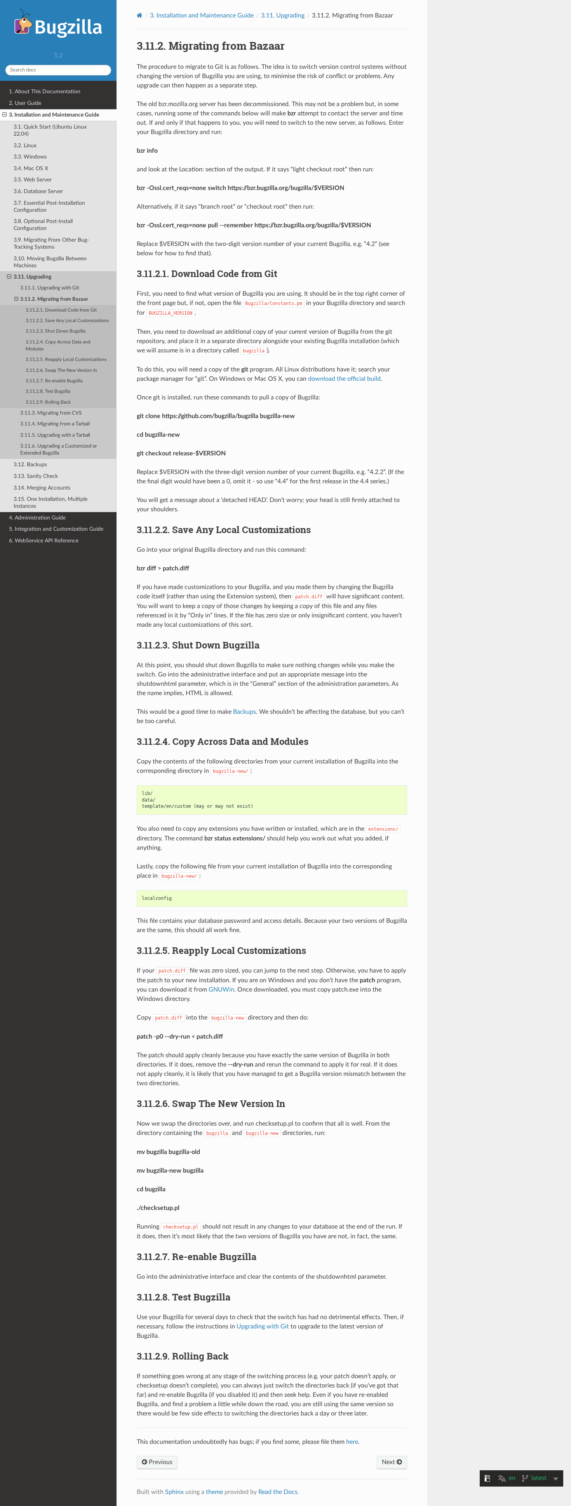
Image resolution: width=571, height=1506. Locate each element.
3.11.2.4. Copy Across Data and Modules (58, 345)
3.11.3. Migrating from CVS (51, 413)
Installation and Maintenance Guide (202, 15)
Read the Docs (278, 1492)
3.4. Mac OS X (31, 168)
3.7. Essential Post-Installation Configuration (49, 206)
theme (214, 1492)
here (352, 1442)
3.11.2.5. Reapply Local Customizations (66, 359)
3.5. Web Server (33, 180)
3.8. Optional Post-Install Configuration (43, 224)
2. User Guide (25, 103)
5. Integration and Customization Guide (56, 529)
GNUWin (221, 990)
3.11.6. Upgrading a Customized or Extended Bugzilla (58, 450)
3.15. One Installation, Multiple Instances (50, 502)
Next (389, 1462)
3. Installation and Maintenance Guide (54, 115)
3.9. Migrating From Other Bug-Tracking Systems (51, 243)
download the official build (344, 379)
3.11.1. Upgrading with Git (49, 288)
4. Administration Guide (37, 518)
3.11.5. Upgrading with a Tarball (55, 435)
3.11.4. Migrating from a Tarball (55, 424)
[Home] (140, 15)
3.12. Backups (30, 464)
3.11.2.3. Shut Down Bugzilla (55, 331)
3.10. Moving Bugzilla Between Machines (50, 262)
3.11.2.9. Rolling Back (48, 402)
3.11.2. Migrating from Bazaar (54, 299)
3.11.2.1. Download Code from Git (61, 310)
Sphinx (174, 1492)
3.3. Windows (30, 157)
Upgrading (283, 15)
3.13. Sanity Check (36, 476)
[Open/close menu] (4, 115)
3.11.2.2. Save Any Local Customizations (67, 321)
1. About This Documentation (44, 91)
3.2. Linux (25, 145)
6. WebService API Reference (43, 541)
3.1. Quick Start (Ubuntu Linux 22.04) (50, 130)
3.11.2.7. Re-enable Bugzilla (54, 381)
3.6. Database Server (38, 191)
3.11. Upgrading (32, 277)
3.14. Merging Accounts (42, 488)
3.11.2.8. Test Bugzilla (48, 391)
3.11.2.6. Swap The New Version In (61, 370)
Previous (159, 1462)
